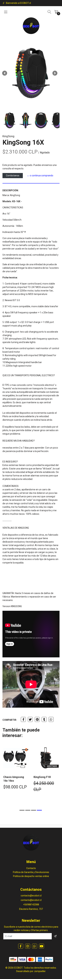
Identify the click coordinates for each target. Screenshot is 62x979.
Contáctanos (12, 175)
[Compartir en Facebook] (23, 719)
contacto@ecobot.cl (31, 895)
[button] (4, 73)
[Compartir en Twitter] (30, 719)
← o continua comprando (40, 175)
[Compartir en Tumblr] (44, 719)
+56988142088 (31, 904)
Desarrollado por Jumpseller (30, 971)
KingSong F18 (42, 777)
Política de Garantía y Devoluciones (31, 872)
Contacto (31, 868)
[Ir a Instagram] (27, 946)
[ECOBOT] (31, 26)
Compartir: (9, 720)
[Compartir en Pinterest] (37, 719)
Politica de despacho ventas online (31, 876)
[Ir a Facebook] (20, 946)
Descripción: (10, 190)
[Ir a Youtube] (41, 946)
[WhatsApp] (34, 946)
